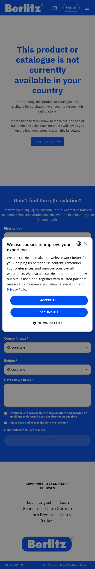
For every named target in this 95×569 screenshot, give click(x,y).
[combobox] (79, 243)
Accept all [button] (49, 300)
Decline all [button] (49, 312)
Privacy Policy (17, 289)
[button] (47, 323)
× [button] (85, 243)
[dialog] (47, 284)
